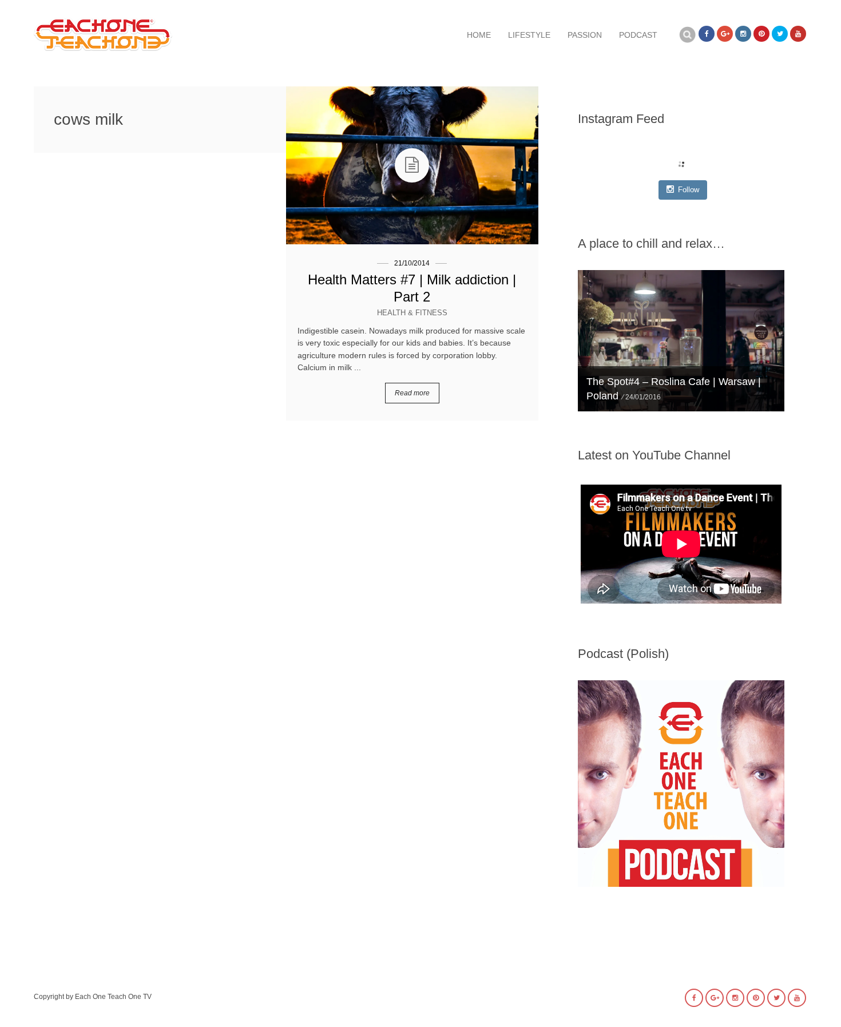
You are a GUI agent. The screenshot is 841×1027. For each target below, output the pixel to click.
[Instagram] (743, 34)
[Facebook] (707, 34)
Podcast (638, 34)
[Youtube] (798, 34)
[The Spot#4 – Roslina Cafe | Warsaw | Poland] (681, 340)
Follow (688, 189)
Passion (585, 34)
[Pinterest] (761, 34)
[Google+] (725, 34)
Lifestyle (529, 34)
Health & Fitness (412, 312)
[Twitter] (780, 34)
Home (479, 34)
